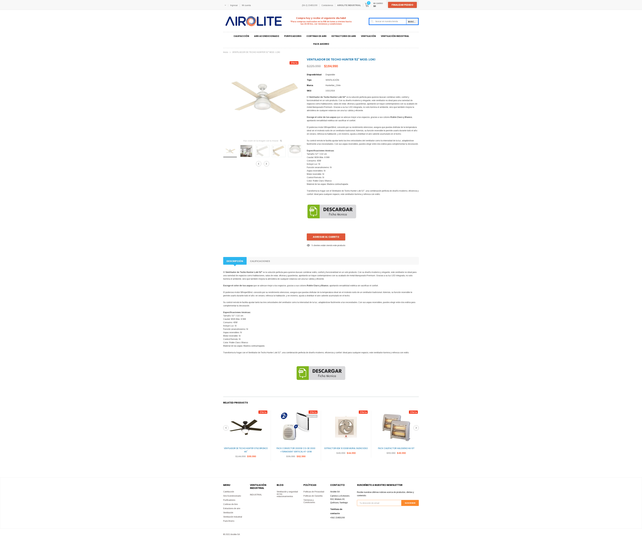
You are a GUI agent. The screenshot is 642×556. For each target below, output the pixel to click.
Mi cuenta (246, 5)
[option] (262, 97)
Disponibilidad (314, 74)
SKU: (309, 91)
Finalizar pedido (402, 5)
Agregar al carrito (326, 237)
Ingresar (234, 5)
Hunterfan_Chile (333, 85)
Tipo (309, 80)
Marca (310, 85)
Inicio (225, 52)
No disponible (296, 466)
